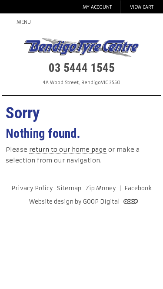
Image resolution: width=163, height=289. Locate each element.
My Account (97, 7)
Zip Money (101, 188)
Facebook (138, 188)
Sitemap (69, 188)
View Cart (141, 7)
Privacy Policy (32, 188)
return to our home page (67, 149)
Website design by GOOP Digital (75, 201)
